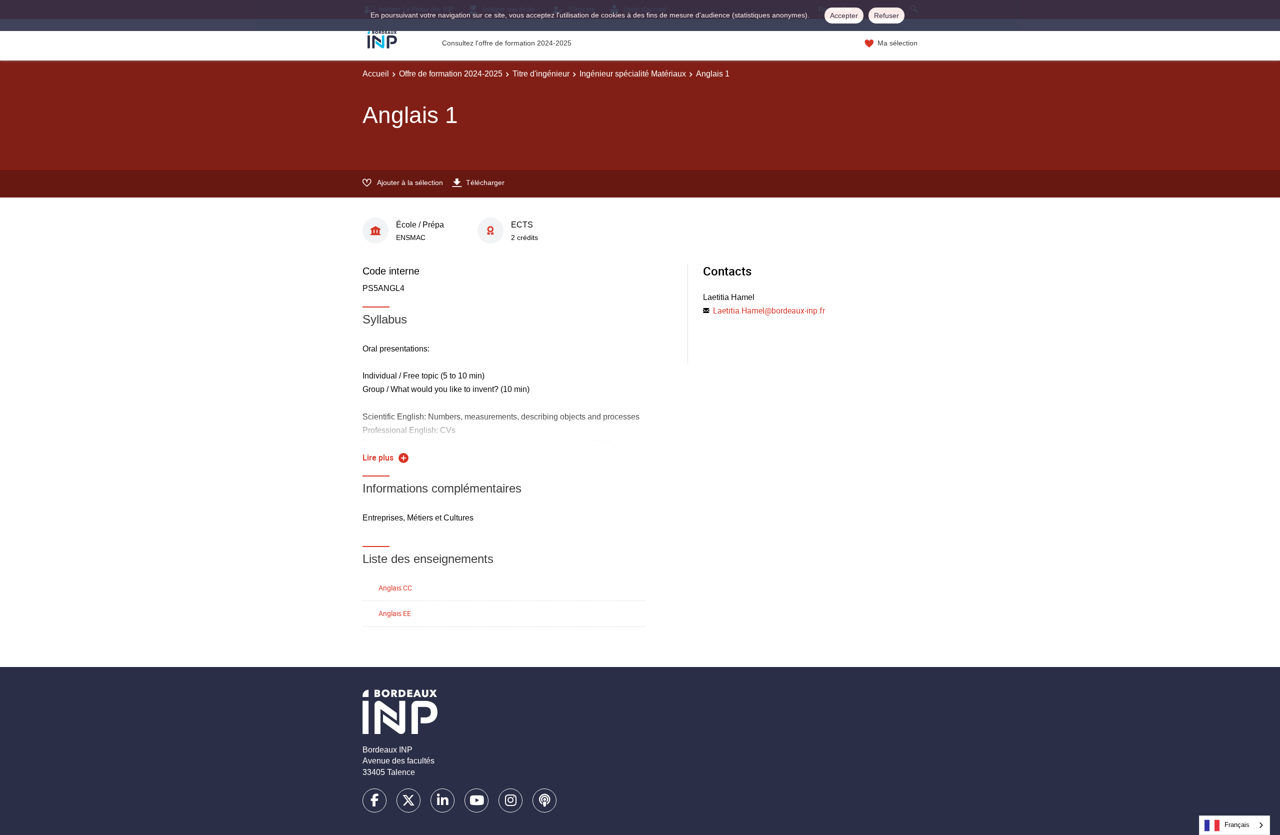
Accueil (375, 74)
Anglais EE (394, 613)
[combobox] (1234, 825)
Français (1237, 824)
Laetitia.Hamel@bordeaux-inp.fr (769, 310)
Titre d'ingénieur (541, 74)
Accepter (844, 16)
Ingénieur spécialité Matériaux (633, 74)
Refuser (886, 16)
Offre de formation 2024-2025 (450, 74)
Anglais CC (395, 587)
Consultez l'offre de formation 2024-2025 (507, 43)
